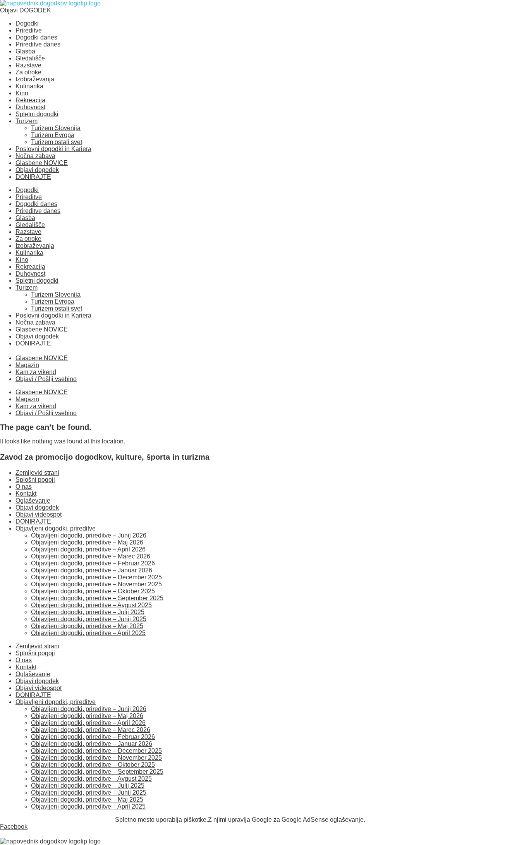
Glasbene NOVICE (41, 163)
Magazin (27, 365)
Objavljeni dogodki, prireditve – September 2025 (97, 598)
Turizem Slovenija (56, 128)
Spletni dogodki (36, 114)
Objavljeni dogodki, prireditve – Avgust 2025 (91, 605)
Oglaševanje (32, 500)
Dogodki (27, 23)
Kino (21, 93)
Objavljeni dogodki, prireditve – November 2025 (96, 584)
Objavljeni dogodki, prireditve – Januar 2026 (91, 570)
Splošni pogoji (35, 479)
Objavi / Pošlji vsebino (46, 379)
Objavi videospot (38, 514)
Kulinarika (29, 86)
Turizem (26, 121)
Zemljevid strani (37, 472)
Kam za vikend (35, 372)
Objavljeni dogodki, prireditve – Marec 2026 (90, 556)
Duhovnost (30, 107)
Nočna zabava (35, 156)
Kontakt (25, 493)
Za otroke (28, 72)
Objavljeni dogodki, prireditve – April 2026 (88, 549)
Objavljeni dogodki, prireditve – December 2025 (96, 577)
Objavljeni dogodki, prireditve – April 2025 (88, 633)
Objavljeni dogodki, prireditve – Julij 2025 (87, 612)
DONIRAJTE (33, 176)
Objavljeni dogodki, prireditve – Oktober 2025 (93, 591)
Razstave (28, 65)
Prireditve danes (37, 44)
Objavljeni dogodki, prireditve (55, 528)
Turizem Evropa (52, 135)
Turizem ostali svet (56, 142)
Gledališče (30, 58)
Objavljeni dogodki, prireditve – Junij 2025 (88, 619)
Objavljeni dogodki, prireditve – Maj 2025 (87, 626)
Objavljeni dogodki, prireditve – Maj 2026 (87, 542)
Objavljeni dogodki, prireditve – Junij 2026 (88, 535)
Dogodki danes (36, 37)
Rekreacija (30, 100)
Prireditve (28, 30)
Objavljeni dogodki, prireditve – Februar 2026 (93, 563)
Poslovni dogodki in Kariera (53, 149)
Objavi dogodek (37, 170)
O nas (23, 486)
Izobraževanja (34, 79)
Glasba (25, 51)
